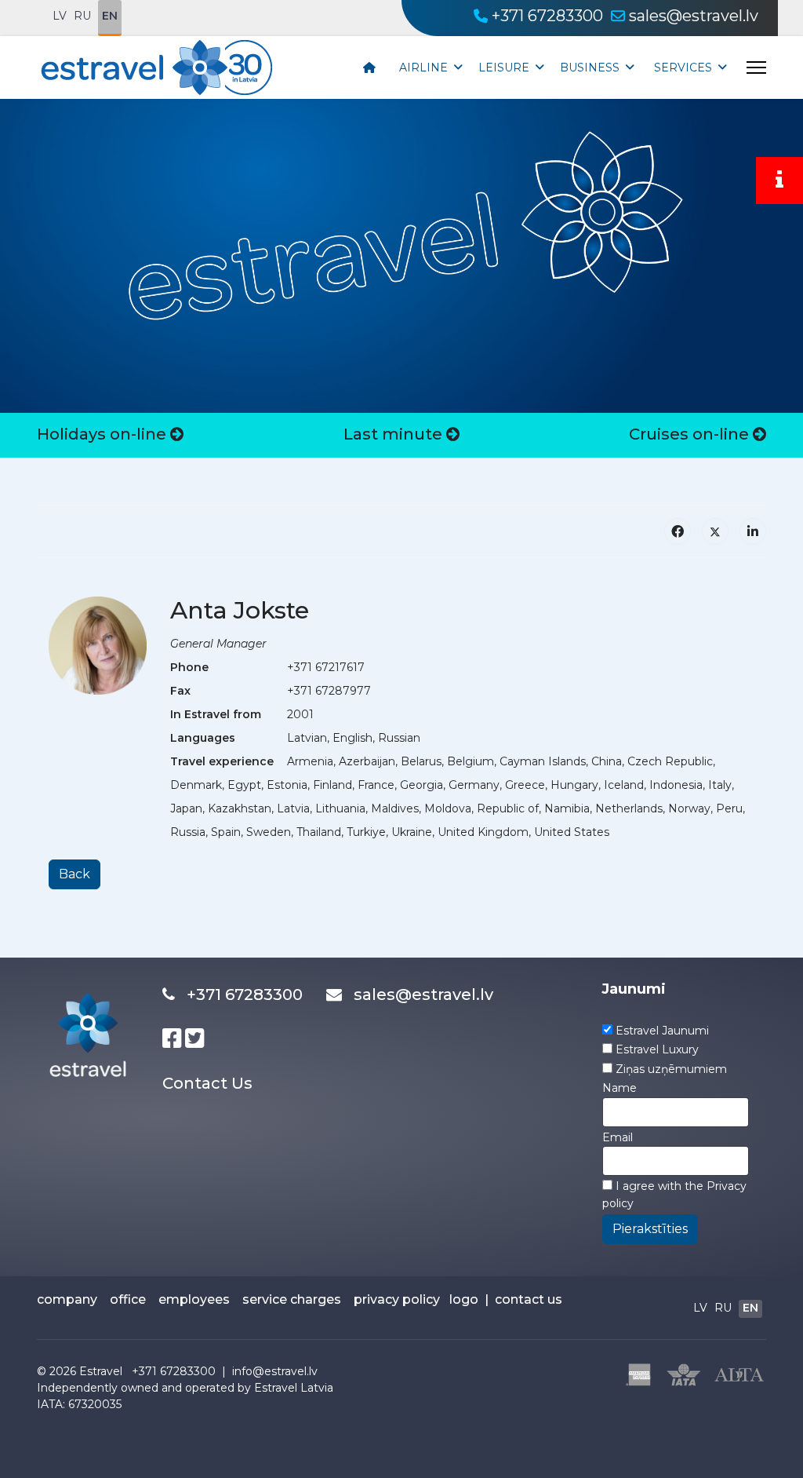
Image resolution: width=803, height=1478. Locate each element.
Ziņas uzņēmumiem (671, 1069)
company (67, 1299)
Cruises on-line (691, 434)
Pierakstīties (650, 1228)
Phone (189, 667)
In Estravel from (215, 714)
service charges (291, 1299)
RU (82, 16)
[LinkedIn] (752, 531)
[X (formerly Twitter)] (715, 531)
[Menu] (756, 67)
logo (463, 1299)
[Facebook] (677, 531)
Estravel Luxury (657, 1049)
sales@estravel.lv (693, 15)
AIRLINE (423, 67)
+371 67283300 (547, 15)
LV (60, 16)
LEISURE (503, 67)
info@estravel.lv (275, 1371)
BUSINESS (590, 67)
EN (110, 16)
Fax (180, 691)
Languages (202, 738)
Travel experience (222, 761)
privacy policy (397, 1299)
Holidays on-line (103, 434)
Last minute (394, 434)
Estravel (100, 1371)
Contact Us (207, 1083)
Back (74, 874)
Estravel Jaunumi (662, 1031)
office (128, 1299)
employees (194, 1299)
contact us (528, 1299)
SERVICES (683, 67)
